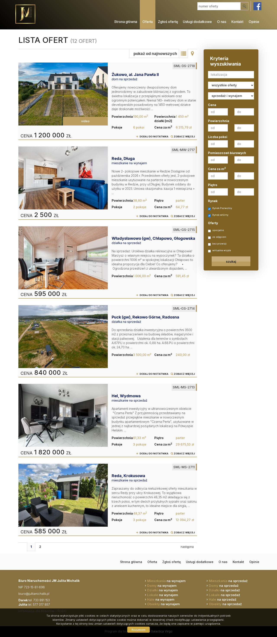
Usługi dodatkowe (197, 21)
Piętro (212, 185)
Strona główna (125, 21)
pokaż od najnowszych (155, 53)
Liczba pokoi (217, 137)
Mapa (192, 53)
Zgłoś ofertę (168, 21)
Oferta (147, 21)
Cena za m (217, 169)
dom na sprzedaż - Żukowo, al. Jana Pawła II (107, 101)
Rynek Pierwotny (222, 208)
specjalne (218, 230)
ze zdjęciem (219, 236)
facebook (257, 6)
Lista (183, 53)
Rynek (212, 201)
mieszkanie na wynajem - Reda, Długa (107, 182)
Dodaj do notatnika (154, 136)
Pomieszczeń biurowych (227, 153)
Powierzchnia (218, 121)
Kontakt (237, 21)
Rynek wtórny (220, 214)
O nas (221, 21)
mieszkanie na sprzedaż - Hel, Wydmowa (107, 420)
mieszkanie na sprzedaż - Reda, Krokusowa (107, 500)
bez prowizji (219, 243)
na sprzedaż (228, 581)
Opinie (254, 21)
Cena (212, 105)
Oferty (213, 223)
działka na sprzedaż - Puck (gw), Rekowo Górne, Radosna (107, 341)
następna (187, 547)
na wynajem (166, 581)
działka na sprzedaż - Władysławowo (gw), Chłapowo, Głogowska (107, 262)
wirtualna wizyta (221, 250)
